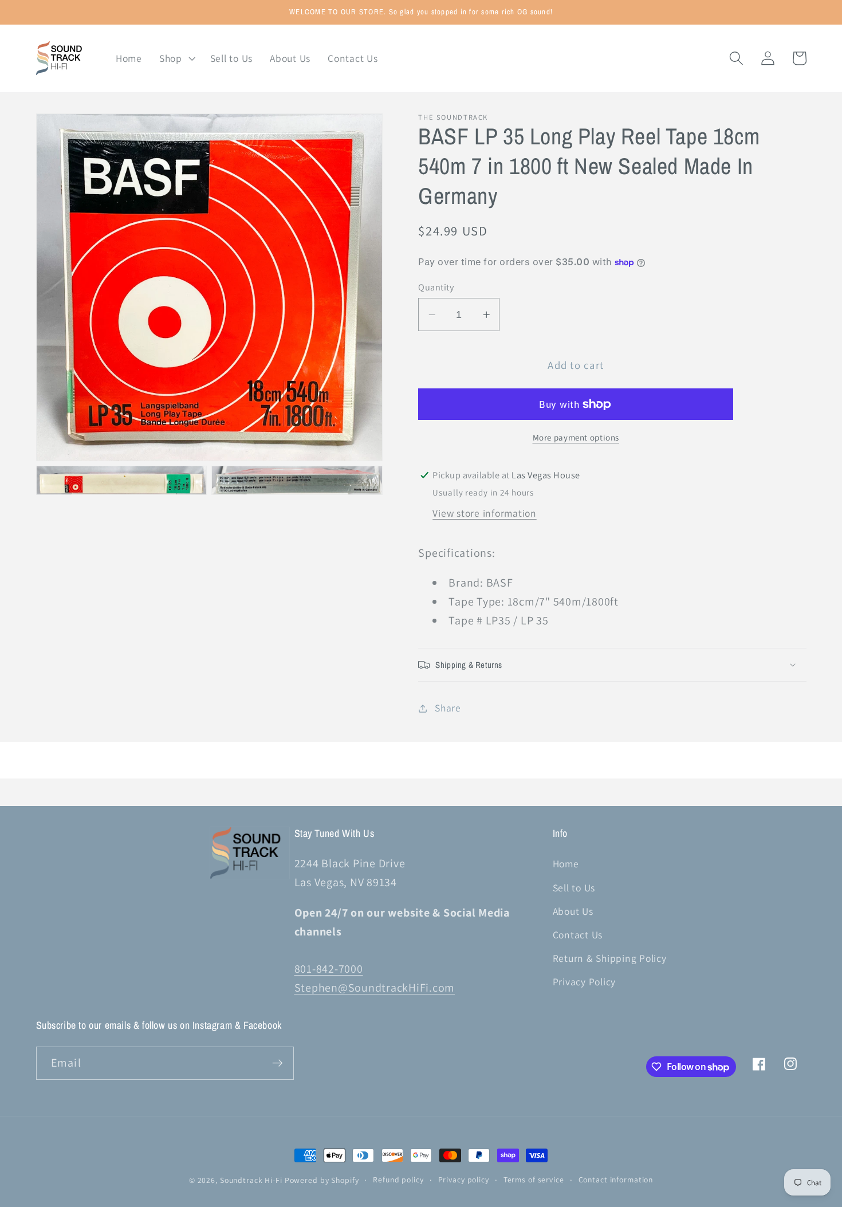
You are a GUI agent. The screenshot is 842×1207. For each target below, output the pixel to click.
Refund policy (398, 1179)
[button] (176, 58)
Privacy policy (463, 1179)
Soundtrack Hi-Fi (251, 1180)
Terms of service (533, 1179)
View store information (484, 513)
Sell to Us (574, 887)
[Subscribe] (277, 1063)
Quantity (436, 287)
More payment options (576, 437)
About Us (573, 911)
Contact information (616, 1179)
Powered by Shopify (322, 1180)
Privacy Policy (584, 981)
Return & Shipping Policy (610, 958)
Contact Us (578, 934)
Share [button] (448, 707)
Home (566, 863)
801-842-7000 (328, 968)
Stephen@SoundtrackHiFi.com (374, 987)
